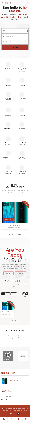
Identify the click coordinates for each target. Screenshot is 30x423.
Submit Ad (20, 273)
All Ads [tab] (3, 293)
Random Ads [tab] (8, 293)
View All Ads (15, 321)
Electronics (17, 227)
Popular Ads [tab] (13, 293)
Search (15, 47)
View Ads (8, 273)
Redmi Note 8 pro (15, 225)
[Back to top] (24, 413)
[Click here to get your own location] (26, 41)
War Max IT (24, 410)
